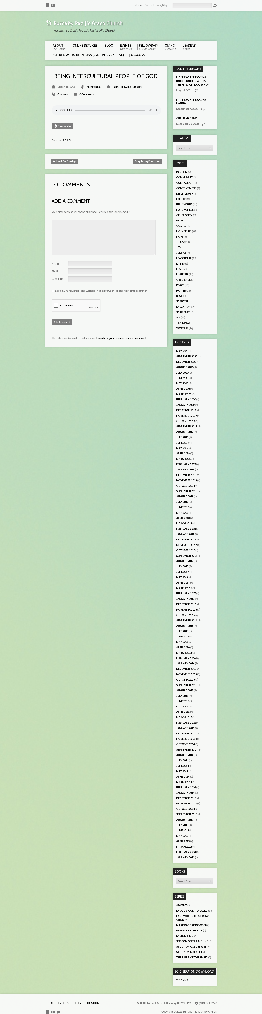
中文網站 (162, 5)
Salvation (183, 306)
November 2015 (186, 674)
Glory (180, 220)
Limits (180, 263)
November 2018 (186, 480)
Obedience (183, 279)
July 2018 (182, 501)
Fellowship (126, 86)
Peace (180, 285)
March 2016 (184, 652)
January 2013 (185, 857)
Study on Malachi (189, 951)
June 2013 (182, 830)
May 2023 (182, 351)
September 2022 (186, 356)
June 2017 (182, 571)
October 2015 (185, 679)
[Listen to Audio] (196, 90)
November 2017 (186, 545)
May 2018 (182, 512)
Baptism (181, 172)
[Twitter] (58, 1012)
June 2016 (182, 636)
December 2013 (186, 798)
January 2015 (185, 728)
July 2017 (182, 566)
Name (56, 263)
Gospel (181, 225)
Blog (77, 1003)
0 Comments (86, 94)
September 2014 (186, 749)
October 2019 (185, 421)
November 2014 (186, 738)
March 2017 (184, 588)
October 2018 (185, 485)
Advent (181, 905)
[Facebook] (47, 5)
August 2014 (184, 755)
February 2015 (186, 722)
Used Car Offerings (66, 161)
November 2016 (186, 609)
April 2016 (183, 647)
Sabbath (182, 301)
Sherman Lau (94, 86)
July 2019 (182, 437)
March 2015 (184, 717)
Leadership (184, 258)
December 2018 (186, 475)
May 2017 (182, 577)
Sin (178, 317)
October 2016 (185, 615)
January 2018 (185, 534)
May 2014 (182, 771)
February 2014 (186, 787)
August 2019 (184, 431)
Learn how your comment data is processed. (121, 338)
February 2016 (186, 658)
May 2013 (182, 835)
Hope (179, 236)
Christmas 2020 (186, 118)
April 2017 (183, 582)
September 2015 (186, 685)
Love (179, 268)
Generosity (184, 215)
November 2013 (186, 803)
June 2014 (182, 765)
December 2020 (186, 361)
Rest (179, 295)
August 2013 (184, 819)
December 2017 (186, 539)
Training (182, 322)
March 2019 (184, 458)
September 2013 (186, 814)
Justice (181, 252)
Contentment (186, 188)
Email (57, 271)
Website (57, 279)
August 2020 (184, 367)
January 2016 (185, 663)
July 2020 (182, 372)
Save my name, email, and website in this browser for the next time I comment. (102, 290)
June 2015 (182, 701)
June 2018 (182, 507)
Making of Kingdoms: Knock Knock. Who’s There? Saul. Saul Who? (192, 81)
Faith (116, 86)
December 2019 (186, 410)
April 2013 (183, 841)
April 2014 (183, 776)
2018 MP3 (182, 980)
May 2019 (182, 448)
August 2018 (184, 496)
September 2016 (186, 620)
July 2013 (182, 825)
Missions (138, 86)
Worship (182, 328)
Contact (149, 5)
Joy (178, 247)
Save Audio (64, 126)
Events (63, 1003)
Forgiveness (185, 209)
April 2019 (183, 453)
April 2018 (183, 518)
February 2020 (186, 399)
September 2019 (186, 426)
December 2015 (186, 668)
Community (184, 177)
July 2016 (182, 631)
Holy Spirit (184, 231)
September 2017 (186, 555)
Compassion (184, 182)
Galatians (62, 94)
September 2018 (186, 491)
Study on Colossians (191, 946)
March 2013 (184, 846)
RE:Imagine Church (189, 930)
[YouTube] (53, 5)
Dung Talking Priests (145, 161)
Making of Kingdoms (191, 925)
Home (138, 5)
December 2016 (186, 604)
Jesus (180, 242)
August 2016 (184, 625)
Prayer (181, 290)
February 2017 (186, 593)
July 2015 (182, 695)
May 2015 (182, 706)
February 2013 (186, 851)
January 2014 (185, 792)
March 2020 (184, 394)
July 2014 (182, 760)
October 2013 (185, 808)
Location (92, 1003)
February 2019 (186, 464)
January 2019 (185, 469)
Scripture (183, 312)
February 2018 (186, 528)
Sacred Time (184, 935)
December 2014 (186, 733)
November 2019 (186, 415)
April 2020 (183, 388)
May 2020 (182, 383)
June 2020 (182, 378)
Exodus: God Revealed (192, 910)
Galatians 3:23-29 (62, 140)
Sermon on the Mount (192, 941)
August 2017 (184, 561)
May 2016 (182, 641)
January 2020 (185, 404)
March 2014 (184, 781)
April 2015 (183, 711)
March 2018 (184, 523)
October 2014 (185, 744)
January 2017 (185, 598)
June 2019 (182, 442)
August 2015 (184, 690)
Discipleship (184, 193)
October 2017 (185, 550)
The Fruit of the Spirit (192, 957)
